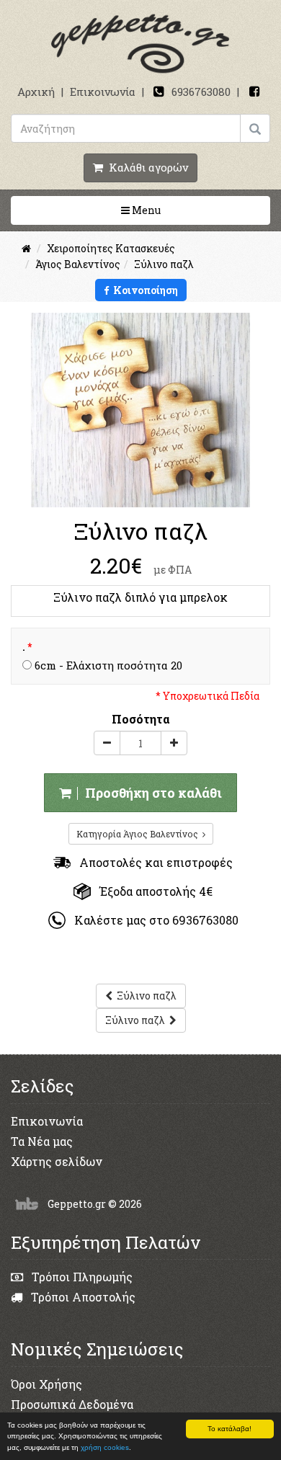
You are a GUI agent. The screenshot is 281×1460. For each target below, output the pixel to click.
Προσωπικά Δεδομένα (72, 1404)
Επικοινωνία (102, 91)
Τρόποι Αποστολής (81, 1296)
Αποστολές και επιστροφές (152, 862)
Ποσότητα (141, 718)
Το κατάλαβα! (229, 1429)
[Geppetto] (140, 44)
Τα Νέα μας (42, 1141)
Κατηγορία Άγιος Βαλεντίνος (139, 834)
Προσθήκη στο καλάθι (150, 792)
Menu (191, 209)
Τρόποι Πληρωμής (81, 1276)
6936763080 (201, 91)
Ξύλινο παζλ (144, 995)
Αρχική (36, 91)
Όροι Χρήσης (46, 1384)
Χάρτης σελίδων (56, 1161)
